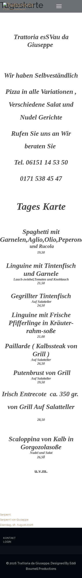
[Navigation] (59, 6)
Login (7, 541)
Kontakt (9, 538)
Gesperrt (16, 519)
